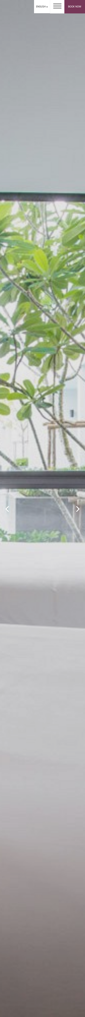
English (41, 6)
